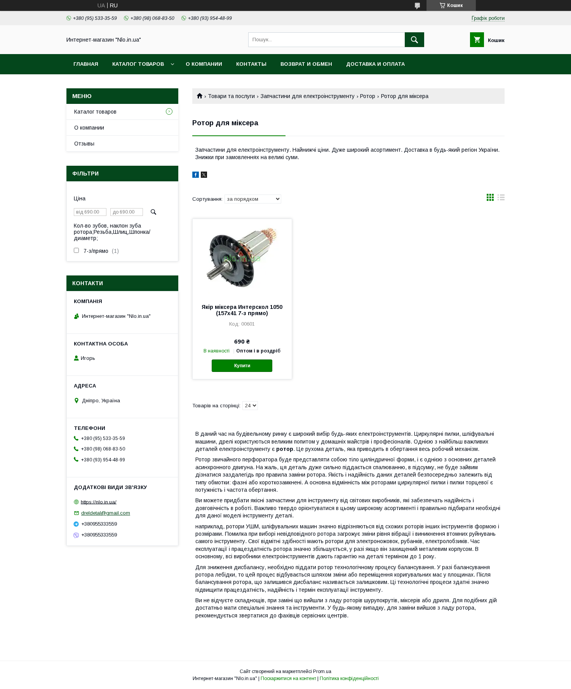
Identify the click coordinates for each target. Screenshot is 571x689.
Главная (85, 64)
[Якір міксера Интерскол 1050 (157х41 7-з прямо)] (242, 258)
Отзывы (84, 143)
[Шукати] (414, 39)
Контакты (251, 64)
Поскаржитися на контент (288, 678)
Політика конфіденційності (349, 678)
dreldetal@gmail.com (105, 513)
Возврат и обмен (306, 64)
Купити (242, 365)
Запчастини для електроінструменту (308, 96)
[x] (204, 176)
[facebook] (195, 176)
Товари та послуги (231, 96)
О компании (204, 64)
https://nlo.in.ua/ (99, 502)
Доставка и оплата (375, 64)
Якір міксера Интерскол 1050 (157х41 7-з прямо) (242, 310)
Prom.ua (322, 671)
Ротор (367, 96)
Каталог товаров (138, 64)
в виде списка (501, 199)
